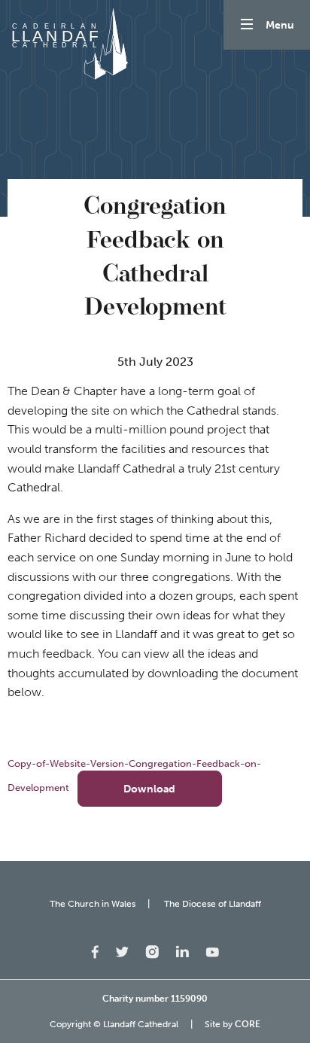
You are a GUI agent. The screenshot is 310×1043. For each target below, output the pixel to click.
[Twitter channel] (122, 951)
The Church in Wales (92, 904)
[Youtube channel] (212, 951)
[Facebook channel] (95, 951)
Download (149, 788)
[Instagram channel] (152, 951)
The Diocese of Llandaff (212, 904)
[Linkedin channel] (182, 950)
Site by (232, 1024)
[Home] (68, 44)
